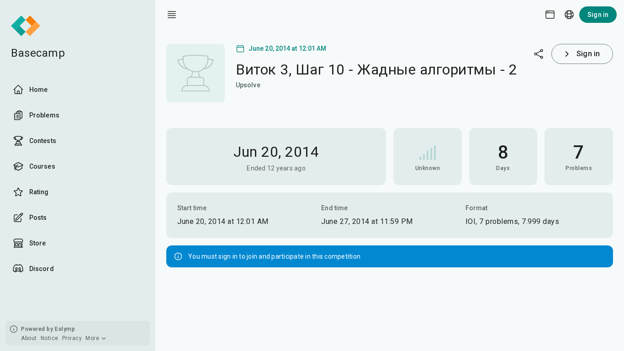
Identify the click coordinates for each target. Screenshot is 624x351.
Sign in (597, 14)
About (29, 338)
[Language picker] (569, 14)
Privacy (72, 338)
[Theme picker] (550, 14)
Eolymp (65, 329)
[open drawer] (172, 14)
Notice (49, 338)
